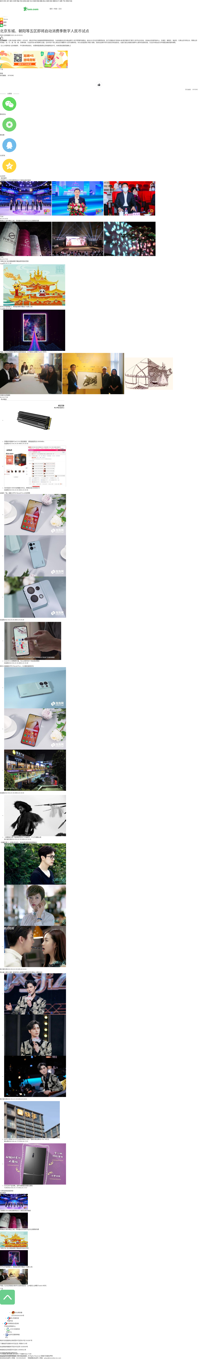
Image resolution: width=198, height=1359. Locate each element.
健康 (54, 1)
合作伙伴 (16, 1354)
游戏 (24, 1)
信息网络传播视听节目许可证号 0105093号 (14, 1346)
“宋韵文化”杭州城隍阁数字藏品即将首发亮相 (14, 261)
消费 (60, 1)
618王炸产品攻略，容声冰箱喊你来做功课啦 (18, 1185)
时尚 (21, 1)
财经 (51, 1)
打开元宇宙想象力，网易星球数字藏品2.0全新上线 (16, 306)
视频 (47, 1)
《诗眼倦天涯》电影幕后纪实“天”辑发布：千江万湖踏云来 (22, 837)
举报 (1, 73)
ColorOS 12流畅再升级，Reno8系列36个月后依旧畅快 (21, 661)
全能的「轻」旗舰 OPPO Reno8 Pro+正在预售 (15, 493)
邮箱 (41, 1)
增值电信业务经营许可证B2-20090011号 (13, 1350)
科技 (70, 1)
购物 (67, 1)
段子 (57, 1)
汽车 (64, 1)
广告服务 (22, 1354)
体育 (14, 1)
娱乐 (11, 1)
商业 (44, 1)
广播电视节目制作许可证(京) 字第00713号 (13, 1343)
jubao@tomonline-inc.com (52, 1358)
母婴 (34, 1)
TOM (1, 264)
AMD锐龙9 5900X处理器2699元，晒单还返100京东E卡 (22, 488)
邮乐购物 (9, 1354)
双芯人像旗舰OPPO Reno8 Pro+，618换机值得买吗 (17, 666)
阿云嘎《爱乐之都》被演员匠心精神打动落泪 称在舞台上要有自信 (21, 972)
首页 (1, 1)
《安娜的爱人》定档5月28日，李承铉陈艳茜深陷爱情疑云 (18, 842)
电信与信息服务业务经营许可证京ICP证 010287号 (16, 1340)
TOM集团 (3, 1354)
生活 (31, 1)
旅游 (27, 1)
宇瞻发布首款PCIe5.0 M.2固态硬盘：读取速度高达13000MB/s (24, 441)
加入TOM (28, 1354)
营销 (37, 1)
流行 (8, 1)
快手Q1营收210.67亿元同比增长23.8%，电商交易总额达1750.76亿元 (26, 1139)
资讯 (4, 1)
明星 (17, 1)
